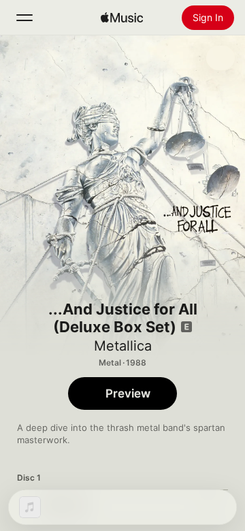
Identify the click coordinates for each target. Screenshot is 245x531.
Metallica (123, 346)
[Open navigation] (24, 18)
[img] (122, 18)
